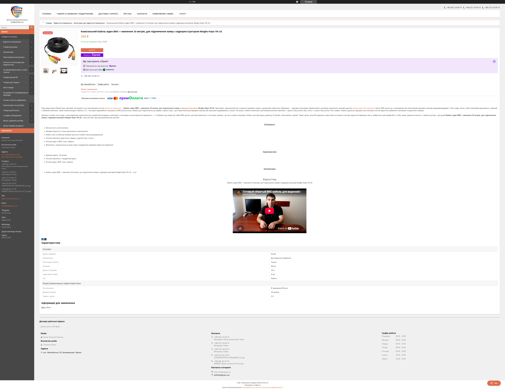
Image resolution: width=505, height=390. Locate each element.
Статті (182, 14)
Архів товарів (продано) (13, 126)
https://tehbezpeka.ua (11, 198)
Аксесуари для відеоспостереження (89, 23)
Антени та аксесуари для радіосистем (13, 63)
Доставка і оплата (108, 14)
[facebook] (42, 240)
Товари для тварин (11, 82)
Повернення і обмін (163, 14)
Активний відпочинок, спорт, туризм (15, 71)
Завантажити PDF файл (50, 326)
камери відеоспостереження (363, 108)
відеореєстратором (189, 108)
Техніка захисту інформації (14, 100)
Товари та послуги (9, 36)
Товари (49, 23)
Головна (46, 14)
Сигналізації (8, 52)
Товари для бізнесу (11, 110)
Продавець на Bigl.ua (253, 385)
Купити (92, 50)
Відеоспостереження (12, 42)
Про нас (127, 14)
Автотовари (8, 87)
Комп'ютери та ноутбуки (13, 105)
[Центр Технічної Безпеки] (17, 12)
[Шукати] (31, 27)
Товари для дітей (10, 77)
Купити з (87, 55)
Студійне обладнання (12, 115)
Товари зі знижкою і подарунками (75, 14)
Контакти (142, 14)
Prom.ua (265, 383)
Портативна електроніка (13, 57)
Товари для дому (10, 47)
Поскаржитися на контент (251, 387)
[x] (45, 240)
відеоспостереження (113, 108)
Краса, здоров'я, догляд (13, 120)
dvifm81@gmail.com (9, 206)
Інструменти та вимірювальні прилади (15, 93)
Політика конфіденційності (273, 387)
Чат (496, 383)
